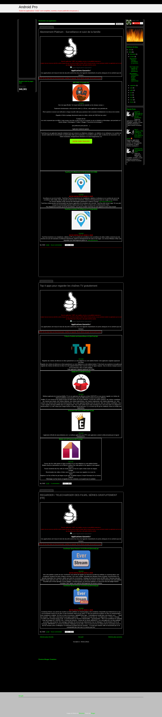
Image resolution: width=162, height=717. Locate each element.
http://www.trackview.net (105, 201)
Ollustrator (81, 713)
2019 (130, 49)
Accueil (80, 637)
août (131, 88)
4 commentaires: (55, 483)
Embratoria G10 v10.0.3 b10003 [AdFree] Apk (81, 410)
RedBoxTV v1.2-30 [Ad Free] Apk (81, 371)
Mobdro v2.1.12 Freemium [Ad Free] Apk (70, 439)
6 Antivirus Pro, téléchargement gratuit (138, 150)
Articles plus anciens (115, 637)
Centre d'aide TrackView (81, 141)
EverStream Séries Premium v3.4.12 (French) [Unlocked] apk (81, 548)
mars (131, 99)
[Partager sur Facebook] (71, 245)
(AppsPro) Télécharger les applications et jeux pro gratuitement (138, 114)
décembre (133, 54)
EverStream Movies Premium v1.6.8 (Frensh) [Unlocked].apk (81, 585)
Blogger (93, 713)
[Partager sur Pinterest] (73, 245)
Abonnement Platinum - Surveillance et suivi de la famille (70, 31)
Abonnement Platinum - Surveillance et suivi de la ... (134, 61)
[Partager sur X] (69, 245)
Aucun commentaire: (56, 245)
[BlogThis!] (67, 245)
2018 (130, 52)
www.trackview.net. (93, 240)
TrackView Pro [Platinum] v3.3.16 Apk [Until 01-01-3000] (81, 172)
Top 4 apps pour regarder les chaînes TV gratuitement (68, 285)
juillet (131, 90)
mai (131, 95)
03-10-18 (81, 571)
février (132, 102)
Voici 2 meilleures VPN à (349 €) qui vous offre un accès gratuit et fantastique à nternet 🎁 (135, 134)
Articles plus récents (46, 637)
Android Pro (28, 7)
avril (131, 97)
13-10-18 (81, 103)
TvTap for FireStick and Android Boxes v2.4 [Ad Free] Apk (81, 336)
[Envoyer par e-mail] (66, 245)
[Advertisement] (81, 155)
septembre (133, 85)
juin (131, 92)
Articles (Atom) (85, 641)
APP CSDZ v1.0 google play (81, 82)
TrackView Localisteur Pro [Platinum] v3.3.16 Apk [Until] (81, 209)
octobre (132, 56)
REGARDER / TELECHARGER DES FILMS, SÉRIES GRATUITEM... (134, 78)
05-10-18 (81, 359)
